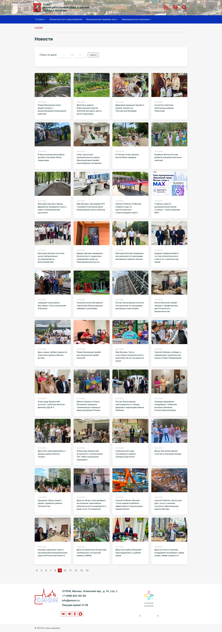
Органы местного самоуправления (65, 19)
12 (76, 570)
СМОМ (39, 27)
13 (81, 570)
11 (70, 570)
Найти (93, 55)
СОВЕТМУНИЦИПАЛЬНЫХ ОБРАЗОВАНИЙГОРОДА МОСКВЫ (66, 7)
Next (159, 616)
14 (87, 570)
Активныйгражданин (149, 604)
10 (65, 570)
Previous (139, 616)
